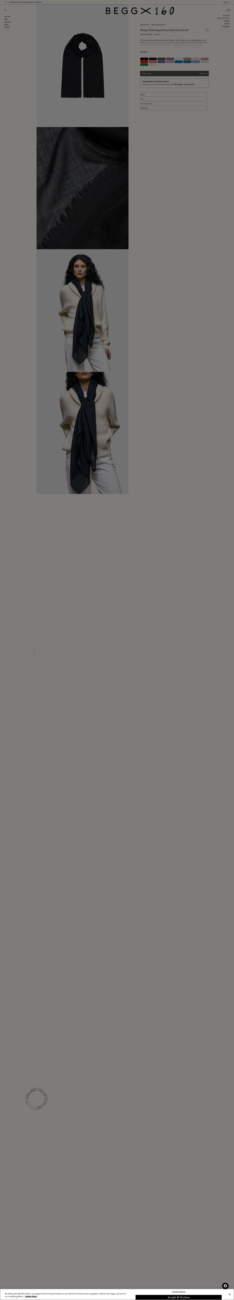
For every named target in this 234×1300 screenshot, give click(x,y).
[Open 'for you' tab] (225, 1286)
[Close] (230, 1294)
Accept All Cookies (179, 1297)
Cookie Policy (31, 1296)
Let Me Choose (178, 1291)
